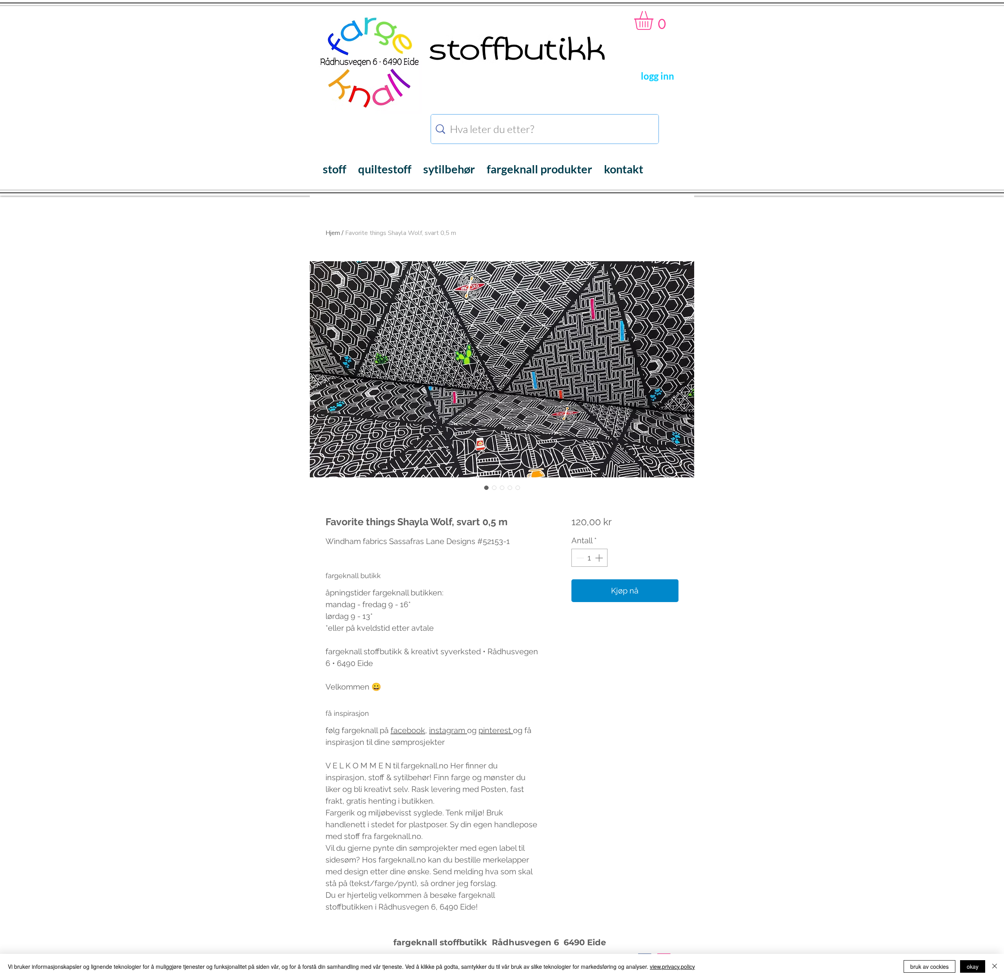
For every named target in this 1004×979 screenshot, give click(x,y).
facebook (408, 730)
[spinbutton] (589, 557)
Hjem (333, 233)
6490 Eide (583, 942)
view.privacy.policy (672, 966)
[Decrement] (579, 557)
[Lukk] (994, 966)
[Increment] (599, 557)
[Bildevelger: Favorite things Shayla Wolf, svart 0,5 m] (486, 487)
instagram (448, 730)
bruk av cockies (929, 966)
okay (973, 966)
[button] (654, 20)
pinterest (495, 730)
